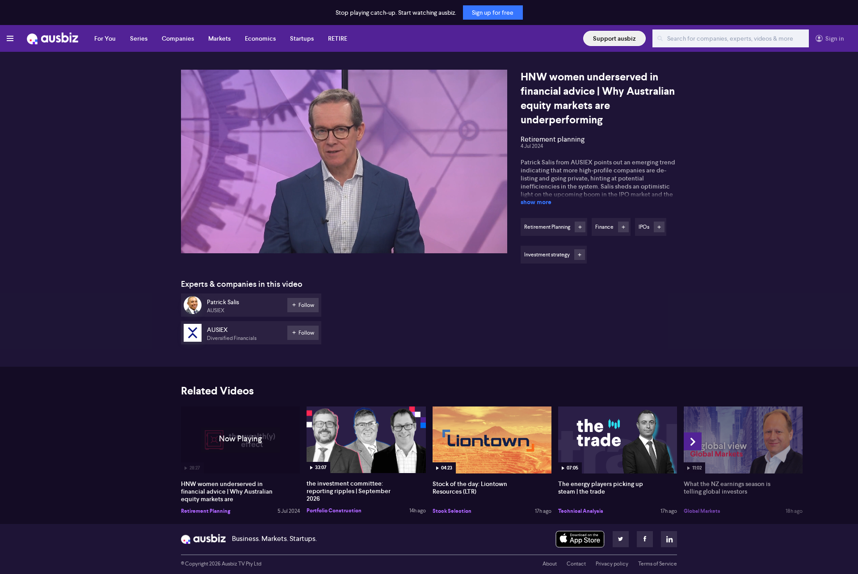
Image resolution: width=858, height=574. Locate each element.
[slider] (344, 221)
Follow (580, 227)
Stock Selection (452, 511)
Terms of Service (657, 563)
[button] (347, 164)
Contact (576, 563)
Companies (178, 38)
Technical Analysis (580, 511)
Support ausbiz (614, 38)
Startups (302, 38)
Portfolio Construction (334, 510)
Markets (219, 38)
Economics (260, 38)
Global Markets (702, 511)
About (550, 563)
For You (105, 38)
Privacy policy (612, 563)
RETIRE (337, 38)
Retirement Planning (205, 511)
